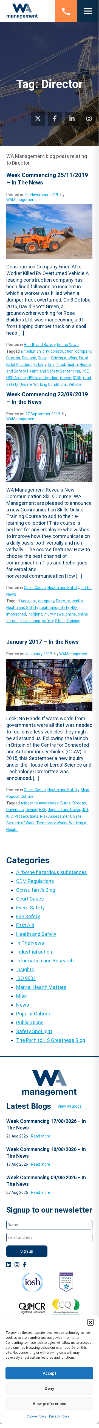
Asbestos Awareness (40, 803)
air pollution (31, 351)
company (46, 601)
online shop (30, 621)
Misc (85, 790)
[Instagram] (89, 119)
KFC (9, 816)
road (87, 378)
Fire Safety (28, 916)
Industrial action (34, 952)
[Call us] (66, 11)
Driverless (15, 809)
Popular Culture (19, 796)
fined (60, 364)
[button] (90, 1322)
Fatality (39, 364)
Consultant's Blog (35, 890)
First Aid (25, 925)
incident (35, 614)
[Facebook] (55, 119)
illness (65, 378)
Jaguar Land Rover (64, 809)
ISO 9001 (26, 978)
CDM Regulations (35, 881)
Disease (29, 358)
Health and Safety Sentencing (53, 371)
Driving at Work (64, 358)
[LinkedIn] (72, 119)
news (59, 614)
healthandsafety (54, 607)
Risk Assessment (55, 816)
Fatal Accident (19, 364)
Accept (49, 1373)
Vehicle (75, 384)
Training (73, 621)
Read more (40, 1136)
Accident (28, 601)
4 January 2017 (38, 654)
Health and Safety (39, 344)
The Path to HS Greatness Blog (50, 1040)
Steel (59, 621)
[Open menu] (88, 11)
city (46, 351)
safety (12, 384)
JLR (85, 809)
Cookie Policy (36, 1416)
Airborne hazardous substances (51, 872)
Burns (65, 803)
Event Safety (30, 907)
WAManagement (21, 199)
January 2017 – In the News (42, 641)
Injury (48, 614)
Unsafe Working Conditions (43, 384)
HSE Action (16, 378)
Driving (44, 358)
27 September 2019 (42, 414)
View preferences (49, 1403)
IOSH (77, 378)
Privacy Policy (59, 1416)
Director (13, 358)
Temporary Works (51, 823)
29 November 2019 (41, 194)
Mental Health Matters (41, 987)
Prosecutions (26, 816)
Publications (30, 1022)
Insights (25, 969)
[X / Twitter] (38, 119)
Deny (49, 1388)
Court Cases (35, 587)
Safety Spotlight (34, 1031)
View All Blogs (70, 1106)
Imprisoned (16, 614)
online (71, 614)
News (22, 1005)
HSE (85, 371)
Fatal (83, 358)
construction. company (70, 351)
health (72, 364)
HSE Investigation (42, 378)
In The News (68, 344)
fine (51, 364)
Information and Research (45, 961)
